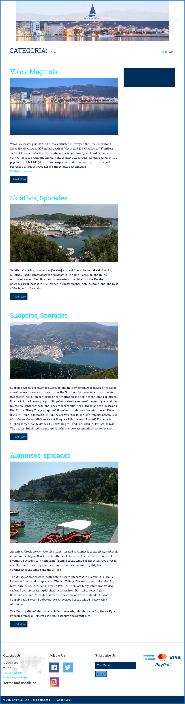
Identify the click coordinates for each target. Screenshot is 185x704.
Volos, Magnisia (34, 71)
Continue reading (21, 171)
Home (161, 52)
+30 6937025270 (12, 672)
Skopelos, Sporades (39, 315)
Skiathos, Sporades (38, 198)
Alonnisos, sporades (40, 455)
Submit (101, 674)
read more (19, 179)
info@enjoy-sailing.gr (15, 677)
